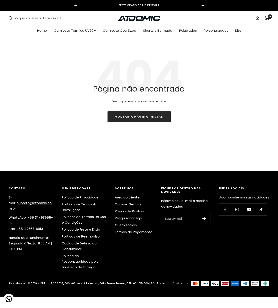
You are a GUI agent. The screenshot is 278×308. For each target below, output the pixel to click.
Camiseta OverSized (119, 30)
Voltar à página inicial (139, 117)
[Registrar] (204, 218)
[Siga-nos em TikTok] (261, 209)
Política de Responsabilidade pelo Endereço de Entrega (80, 261)
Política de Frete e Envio (81, 229)
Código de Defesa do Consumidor (79, 246)
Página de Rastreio (130, 211)
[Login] (258, 18)
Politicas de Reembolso (81, 236)
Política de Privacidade (80, 197)
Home (42, 30)
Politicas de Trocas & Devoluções (79, 207)
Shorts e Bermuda (157, 30)
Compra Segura (128, 204)
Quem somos (126, 225)
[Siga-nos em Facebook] (225, 209)
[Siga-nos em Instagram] (237, 209)
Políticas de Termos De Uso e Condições (84, 220)
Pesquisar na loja (128, 218)
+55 (31, 217)
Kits (238, 30)
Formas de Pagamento (133, 232)
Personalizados (216, 30)
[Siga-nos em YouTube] (249, 209)
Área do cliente (127, 197)
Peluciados (188, 30)
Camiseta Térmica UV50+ (75, 30)
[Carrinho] (267, 18)
